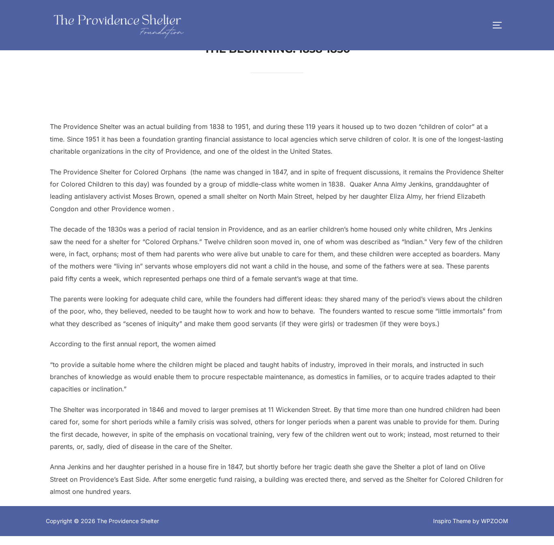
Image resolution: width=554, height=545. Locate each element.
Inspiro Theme (452, 520)
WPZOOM (494, 520)
